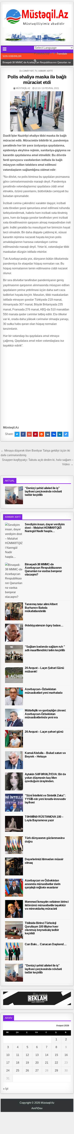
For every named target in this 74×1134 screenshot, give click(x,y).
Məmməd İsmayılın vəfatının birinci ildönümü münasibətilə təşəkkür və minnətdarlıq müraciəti (46, 905)
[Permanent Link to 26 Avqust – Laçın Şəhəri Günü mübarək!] (14, 675)
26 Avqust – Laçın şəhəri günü (44, 731)
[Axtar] (35, 60)
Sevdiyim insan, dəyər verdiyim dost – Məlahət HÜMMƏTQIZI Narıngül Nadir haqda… (44, 528)
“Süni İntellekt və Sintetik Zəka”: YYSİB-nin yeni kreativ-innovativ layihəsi (45, 799)
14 (46, 1054)
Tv (36, 71)
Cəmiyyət (28, 71)
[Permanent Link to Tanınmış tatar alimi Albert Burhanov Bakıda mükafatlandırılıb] (14, 611)
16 (66, 1054)
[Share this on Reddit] (41, 434)
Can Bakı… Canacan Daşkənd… (45, 944)
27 (37, 1070)
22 (56, 1062)
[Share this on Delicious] (65, 434)
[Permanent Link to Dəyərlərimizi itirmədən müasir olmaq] (14, 866)
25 (17, 1070)
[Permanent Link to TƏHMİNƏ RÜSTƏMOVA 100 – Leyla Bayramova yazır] (14, 824)
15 (56, 1054)
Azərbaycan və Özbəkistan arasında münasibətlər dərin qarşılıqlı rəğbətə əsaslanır (43, 884)
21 (46, 1062)
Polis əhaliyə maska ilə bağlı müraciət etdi (37, 79)
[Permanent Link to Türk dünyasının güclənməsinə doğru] (14, 845)
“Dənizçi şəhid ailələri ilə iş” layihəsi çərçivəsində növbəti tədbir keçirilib (43, 491)
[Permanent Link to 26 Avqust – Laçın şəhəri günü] (14, 739)
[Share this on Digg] (53, 434)
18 (17, 1062)
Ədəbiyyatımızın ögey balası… (44, 625)
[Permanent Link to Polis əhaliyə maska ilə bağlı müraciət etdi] (37, 111)
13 (37, 1054)
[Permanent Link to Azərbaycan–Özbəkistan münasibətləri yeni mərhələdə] (14, 696)
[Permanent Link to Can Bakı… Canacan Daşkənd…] (14, 951)
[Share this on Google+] (29, 434)
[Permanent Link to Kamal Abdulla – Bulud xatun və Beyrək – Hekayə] (14, 760)
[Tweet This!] (17, 434)
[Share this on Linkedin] (59, 434)
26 (27, 1070)
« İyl (5, 1088)
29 (56, 1070)
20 (37, 1062)
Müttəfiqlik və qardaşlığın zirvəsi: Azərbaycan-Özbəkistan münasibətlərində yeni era (45, 714)
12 (27, 1054)
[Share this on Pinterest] (35, 434)
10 (8, 1054)
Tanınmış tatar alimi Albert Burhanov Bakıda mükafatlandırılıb (41, 607)
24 (8, 1070)
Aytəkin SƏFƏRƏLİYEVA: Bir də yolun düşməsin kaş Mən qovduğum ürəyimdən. (45, 777)
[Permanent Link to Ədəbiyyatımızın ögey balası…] (14, 633)
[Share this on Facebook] (23, 434)
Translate (62, 53)
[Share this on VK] (47, 434)
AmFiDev (37, 1108)
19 (27, 1062)
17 (8, 1062)
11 (17, 1054)
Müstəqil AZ (23, 88)
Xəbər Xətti (45, 71)
